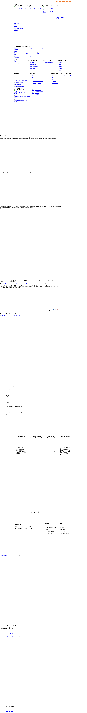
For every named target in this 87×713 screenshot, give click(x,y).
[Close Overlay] (19, 592)
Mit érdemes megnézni (49, 566)
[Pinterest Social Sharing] (57, 346)
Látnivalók (15, 59)
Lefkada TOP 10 (9, 426)
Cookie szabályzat (63, 564)
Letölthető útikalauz (17, 88)
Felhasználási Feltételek (64, 568)
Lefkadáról (15, 4)
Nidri (7, 454)
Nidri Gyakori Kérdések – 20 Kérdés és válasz (14, 443)
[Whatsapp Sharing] (58, 346)
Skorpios (7, 432)
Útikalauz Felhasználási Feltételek (66, 570)
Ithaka (7, 437)
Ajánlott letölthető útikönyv (50, 570)
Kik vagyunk (17, 568)
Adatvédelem (63, 566)
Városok (14, 45)
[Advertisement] (43, 585)
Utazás (14, 71)
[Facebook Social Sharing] (53, 346)
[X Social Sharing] (55, 346)
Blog (54, 2)
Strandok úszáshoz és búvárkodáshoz (51, 564)
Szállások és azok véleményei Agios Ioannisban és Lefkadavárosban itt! (18, 320)
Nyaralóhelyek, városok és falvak (51, 568)
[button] (70, 4)
